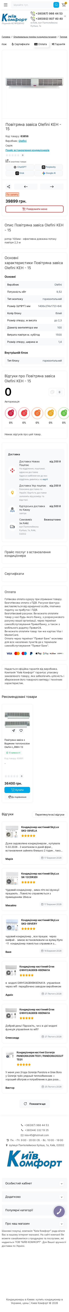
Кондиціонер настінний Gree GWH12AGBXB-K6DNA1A (36, 968)
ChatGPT (22, 167)
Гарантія (59, 44)
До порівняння (18, 797)
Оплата (42, 44)
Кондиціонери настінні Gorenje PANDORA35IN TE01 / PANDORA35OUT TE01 (40, 1056)
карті (45, 479)
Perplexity (50, 167)
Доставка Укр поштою (32, 485)
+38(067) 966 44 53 (49, 13)
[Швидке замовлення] (14, 731)
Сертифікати (21, 44)
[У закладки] (21, 731)
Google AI (50, 173)
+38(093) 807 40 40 (49, 18)
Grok (21, 173)
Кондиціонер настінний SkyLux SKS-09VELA (40, 828)
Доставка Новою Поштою (29, 463)
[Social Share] (8, 187)
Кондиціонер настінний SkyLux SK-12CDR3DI (40, 875)
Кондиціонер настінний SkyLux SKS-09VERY (40, 921)
